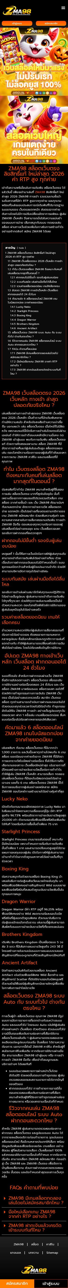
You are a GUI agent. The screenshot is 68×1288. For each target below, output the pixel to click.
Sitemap (52, 1253)
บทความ (33, 1253)
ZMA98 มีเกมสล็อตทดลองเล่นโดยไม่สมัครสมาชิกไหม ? (36, 1200)
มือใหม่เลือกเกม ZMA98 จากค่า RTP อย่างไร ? (32, 1214)
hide (21, 248)
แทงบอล (15, 1253)
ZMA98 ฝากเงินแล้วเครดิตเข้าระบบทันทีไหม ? (35, 1228)
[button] (63, 8)
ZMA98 (19, 1244)
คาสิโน (50, 1244)
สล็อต (35, 1244)
